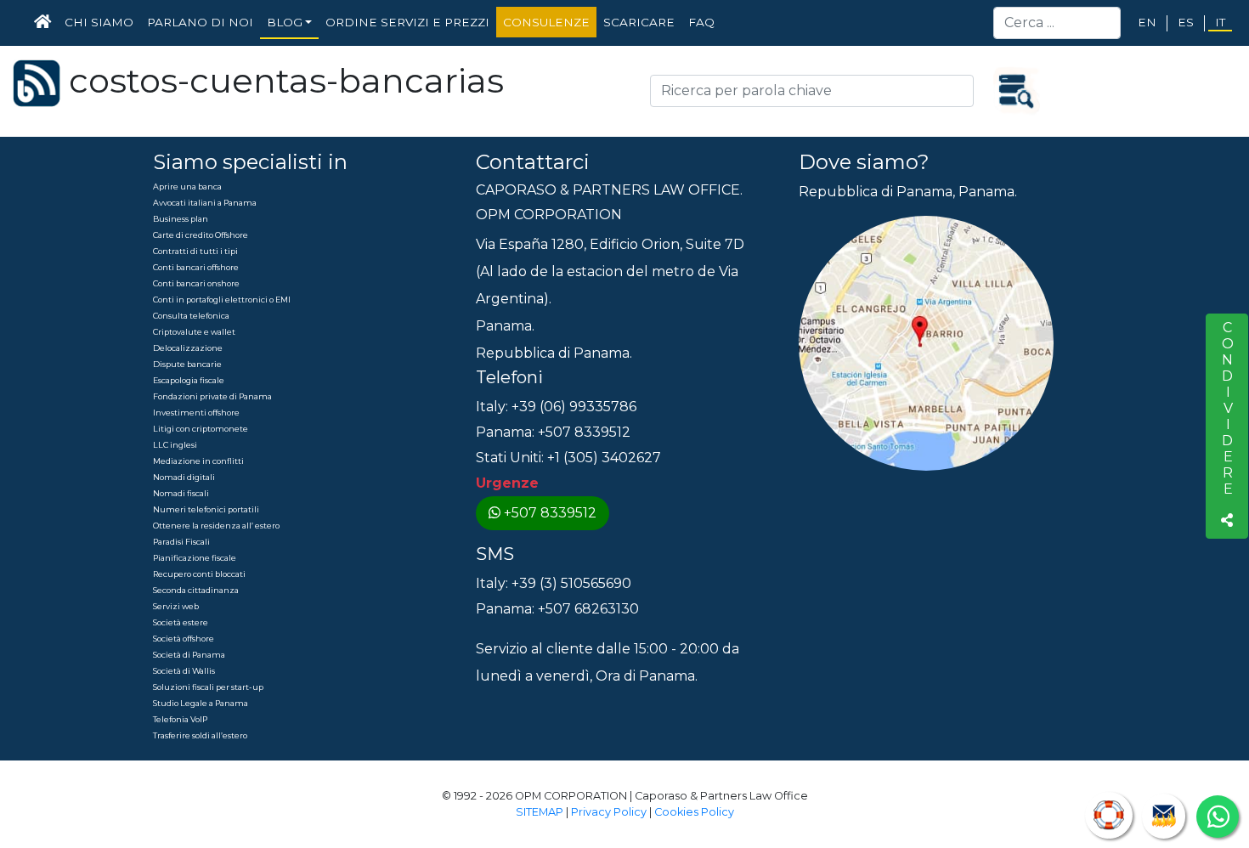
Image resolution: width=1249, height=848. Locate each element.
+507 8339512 (550, 513)
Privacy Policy (609, 812)
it (1220, 22)
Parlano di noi (200, 22)
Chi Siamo (99, 22)
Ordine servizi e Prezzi (407, 22)
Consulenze (546, 22)
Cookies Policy (694, 812)
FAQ (701, 22)
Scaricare (639, 22)
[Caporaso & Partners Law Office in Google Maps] (926, 342)
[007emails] (1163, 816)
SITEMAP (539, 812)
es (1186, 22)
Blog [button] (284, 22)
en (1147, 22)
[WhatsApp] (1217, 816)
